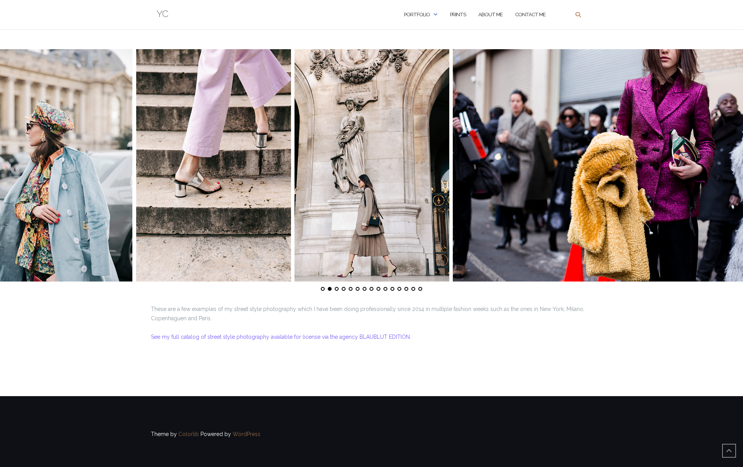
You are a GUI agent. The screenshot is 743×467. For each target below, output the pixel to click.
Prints (458, 14)
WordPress (246, 434)
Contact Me (530, 14)
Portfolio (417, 14)
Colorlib (188, 434)
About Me (490, 14)
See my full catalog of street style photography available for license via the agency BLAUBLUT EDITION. (281, 337)
